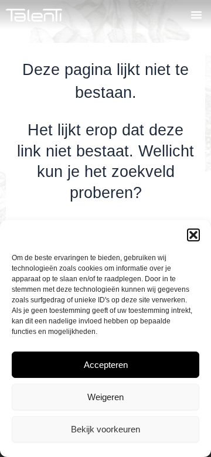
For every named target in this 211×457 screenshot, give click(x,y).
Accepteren (106, 365)
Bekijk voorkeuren (105, 429)
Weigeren (105, 397)
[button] (193, 235)
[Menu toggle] (196, 15)
